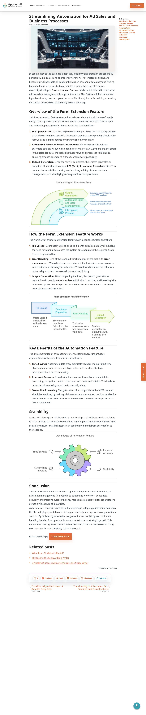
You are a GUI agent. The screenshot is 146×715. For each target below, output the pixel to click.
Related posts (124, 39)
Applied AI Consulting (12, 5)
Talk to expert (143, 372)
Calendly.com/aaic (60, 536)
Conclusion (123, 37)
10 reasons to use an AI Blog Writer (50, 557)
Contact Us (136, 6)
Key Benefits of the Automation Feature (127, 31)
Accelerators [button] (63, 5)
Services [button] (39, 5)
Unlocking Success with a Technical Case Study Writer (60, 562)
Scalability (123, 35)
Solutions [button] (50, 5)
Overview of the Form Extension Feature (127, 22)
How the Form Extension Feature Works (128, 27)
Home (32, 5)
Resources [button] (76, 5)
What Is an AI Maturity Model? (48, 553)
